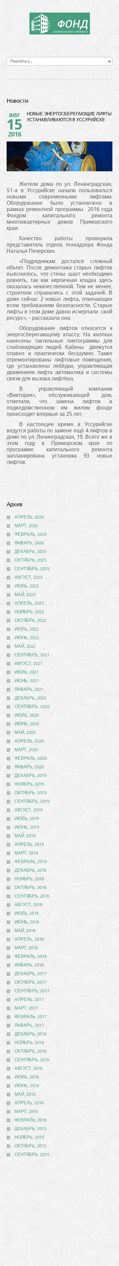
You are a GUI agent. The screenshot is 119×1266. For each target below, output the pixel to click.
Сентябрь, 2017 (32, 990)
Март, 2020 (26, 749)
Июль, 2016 (27, 1076)
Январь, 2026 (29, 542)
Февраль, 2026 (31, 534)
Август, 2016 (28, 1068)
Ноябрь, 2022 (29, 611)
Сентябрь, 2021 (32, 654)
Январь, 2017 (29, 1025)
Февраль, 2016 (31, 1120)
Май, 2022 (25, 646)
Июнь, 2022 (27, 637)
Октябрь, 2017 (30, 982)
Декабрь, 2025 (30, 551)
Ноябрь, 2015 (29, 1137)
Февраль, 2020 (31, 758)
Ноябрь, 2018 (29, 878)
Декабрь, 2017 (30, 973)
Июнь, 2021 (27, 680)
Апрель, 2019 (29, 844)
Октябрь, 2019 (30, 792)
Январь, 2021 (29, 689)
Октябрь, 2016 (30, 1051)
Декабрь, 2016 (30, 1033)
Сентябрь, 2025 (32, 568)
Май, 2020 (25, 732)
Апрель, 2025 (29, 603)
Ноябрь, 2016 (29, 1042)
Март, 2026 (26, 525)
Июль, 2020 (27, 715)
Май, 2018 (25, 930)
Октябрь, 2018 (30, 887)
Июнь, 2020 (27, 723)
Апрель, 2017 (29, 999)
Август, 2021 (28, 663)
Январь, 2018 (29, 965)
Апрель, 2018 (29, 939)
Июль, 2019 (27, 818)
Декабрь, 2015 (30, 1128)
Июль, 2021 (27, 672)
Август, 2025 (28, 577)
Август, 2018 (28, 904)
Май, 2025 (25, 594)
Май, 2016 (25, 1094)
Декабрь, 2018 (30, 870)
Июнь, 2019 (27, 827)
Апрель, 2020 (29, 741)
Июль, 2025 (27, 585)
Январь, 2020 (29, 766)
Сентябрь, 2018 (32, 896)
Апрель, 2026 (29, 517)
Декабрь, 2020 (30, 697)
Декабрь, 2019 (30, 775)
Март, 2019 (26, 853)
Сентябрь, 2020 (32, 706)
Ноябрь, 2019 (29, 784)
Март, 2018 (26, 947)
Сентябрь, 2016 (32, 1059)
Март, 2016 (26, 1111)
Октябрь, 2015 (30, 1145)
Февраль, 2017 (31, 1016)
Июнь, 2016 (27, 1085)
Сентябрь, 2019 (32, 801)
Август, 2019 (28, 809)
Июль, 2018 (27, 913)
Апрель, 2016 (29, 1102)
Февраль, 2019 (31, 861)
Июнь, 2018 (27, 921)
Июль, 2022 (27, 629)
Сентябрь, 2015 (32, 1154)
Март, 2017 (26, 1008)
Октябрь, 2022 (30, 620)
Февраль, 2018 (31, 956)
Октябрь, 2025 (30, 560)
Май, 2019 (25, 835)
